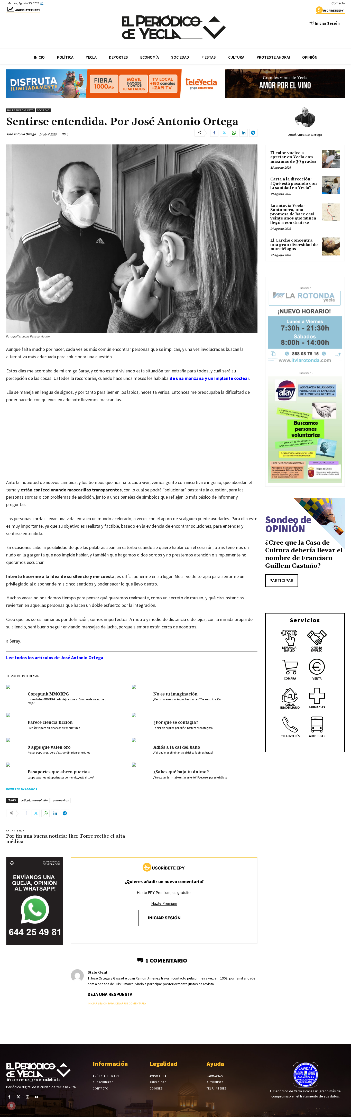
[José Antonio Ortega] (305, 117)
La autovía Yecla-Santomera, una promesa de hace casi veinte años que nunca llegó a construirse (293, 214)
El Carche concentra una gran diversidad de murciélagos (294, 244)
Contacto (338, 3)
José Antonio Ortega (21, 134)
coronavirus (61, 800)
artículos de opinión (34, 800)
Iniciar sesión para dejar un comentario (117, 1003)
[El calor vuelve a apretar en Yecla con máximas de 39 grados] (331, 159)
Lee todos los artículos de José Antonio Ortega (54, 658)
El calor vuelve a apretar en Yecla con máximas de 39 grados (293, 157)
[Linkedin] (243, 133)
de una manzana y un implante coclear (209, 378)
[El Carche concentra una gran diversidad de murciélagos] (331, 246)
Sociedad (43, 110)
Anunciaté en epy (27, 10)
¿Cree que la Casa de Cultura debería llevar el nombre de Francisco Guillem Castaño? (304, 554)
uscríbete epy (333, 10)
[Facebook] (214, 133)
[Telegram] (253, 133)
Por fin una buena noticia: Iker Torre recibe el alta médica (65, 839)
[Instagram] (27, 1097)
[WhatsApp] (234, 133)
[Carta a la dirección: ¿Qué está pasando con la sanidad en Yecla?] (331, 185)
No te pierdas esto (20, 110)
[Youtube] (36, 1097)
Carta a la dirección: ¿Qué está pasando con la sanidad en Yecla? (293, 183)
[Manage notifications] (11, 1106)
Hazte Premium (164, 903)
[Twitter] (224, 133)
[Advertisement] (132, 446)
